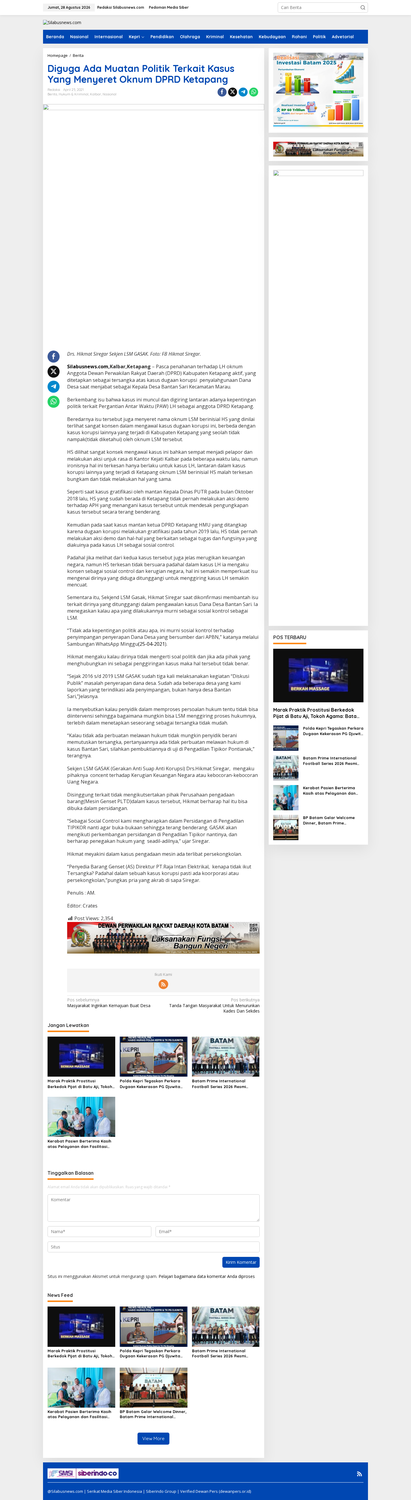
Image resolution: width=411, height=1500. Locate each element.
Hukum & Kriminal (73, 94)
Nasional (109, 94)
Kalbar (95, 94)
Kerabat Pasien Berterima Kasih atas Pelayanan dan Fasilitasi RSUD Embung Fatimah (79, 1144)
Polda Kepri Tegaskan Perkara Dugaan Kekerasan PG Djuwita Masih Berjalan (150, 1083)
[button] (363, 7)
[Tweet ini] (232, 92)
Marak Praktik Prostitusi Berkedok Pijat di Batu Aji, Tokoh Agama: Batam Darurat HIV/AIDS (80, 1083)
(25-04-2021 (151, 644)
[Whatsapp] (253, 92)
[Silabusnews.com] (62, 22)
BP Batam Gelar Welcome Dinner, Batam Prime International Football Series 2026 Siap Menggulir (153, 1414)
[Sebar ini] (222, 92)
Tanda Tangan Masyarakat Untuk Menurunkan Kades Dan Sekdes (214, 1005)
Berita (52, 94)
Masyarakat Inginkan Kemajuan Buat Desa (108, 1002)
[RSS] (163, 984)
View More (153, 1438)
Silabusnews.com (87, 366)
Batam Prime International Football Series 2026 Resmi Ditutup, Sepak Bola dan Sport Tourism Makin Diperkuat (223, 1083)
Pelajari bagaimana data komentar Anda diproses (207, 1276)
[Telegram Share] (243, 92)
